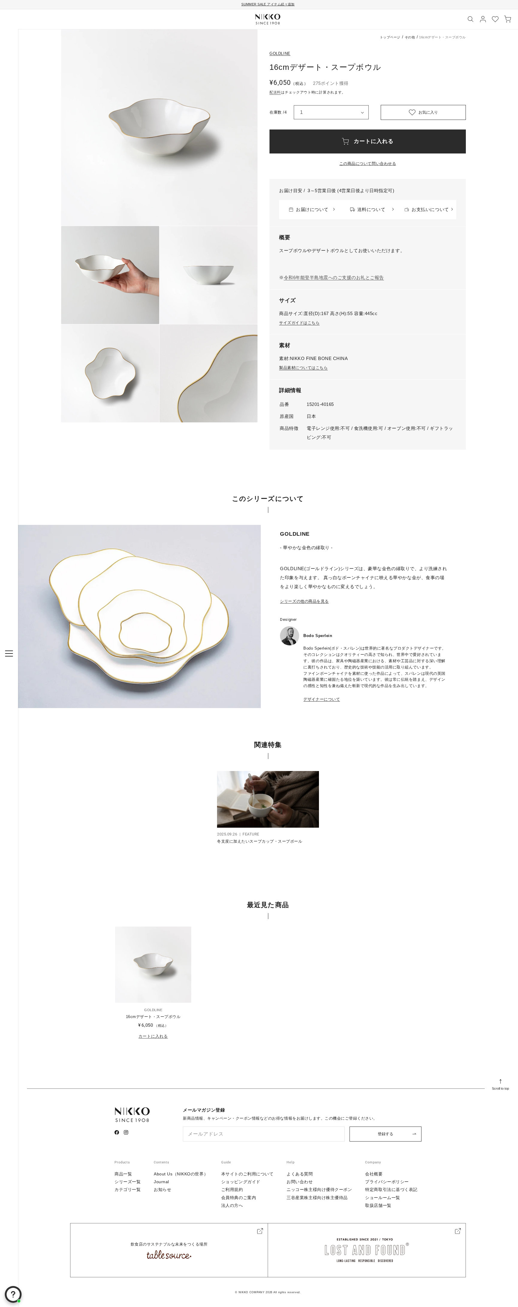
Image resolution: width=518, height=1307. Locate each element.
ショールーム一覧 (382, 1197)
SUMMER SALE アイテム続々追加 (268, 4)
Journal (161, 1181)
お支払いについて (430, 209)
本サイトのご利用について (247, 1174)
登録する (385, 1134)
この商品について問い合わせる (367, 163)
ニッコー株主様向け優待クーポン (319, 1189)
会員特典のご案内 (238, 1197)
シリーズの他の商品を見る (304, 601)
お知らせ (162, 1189)
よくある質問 (300, 1174)
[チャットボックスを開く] (13, 1294)
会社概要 (374, 1174)
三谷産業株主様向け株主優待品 (317, 1197)
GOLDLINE (279, 53)
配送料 (275, 92)
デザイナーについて (321, 699)
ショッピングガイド (240, 1181)
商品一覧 (123, 1174)
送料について (371, 209)
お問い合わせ (300, 1181)
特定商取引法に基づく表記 (391, 1189)
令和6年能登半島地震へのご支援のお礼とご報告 (334, 277)
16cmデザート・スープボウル (153, 1016)
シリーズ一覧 (128, 1181)
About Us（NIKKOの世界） (181, 1174)
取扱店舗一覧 (378, 1205)
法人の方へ (232, 1205)
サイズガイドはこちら (299, 322)
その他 (410, 37)
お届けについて (312, 209)
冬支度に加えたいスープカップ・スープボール (259, 841)
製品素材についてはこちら (303, 367)
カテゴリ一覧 (128, 1189)
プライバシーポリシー (387, 1181)
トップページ (390, 37)
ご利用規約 (232, 1189)
